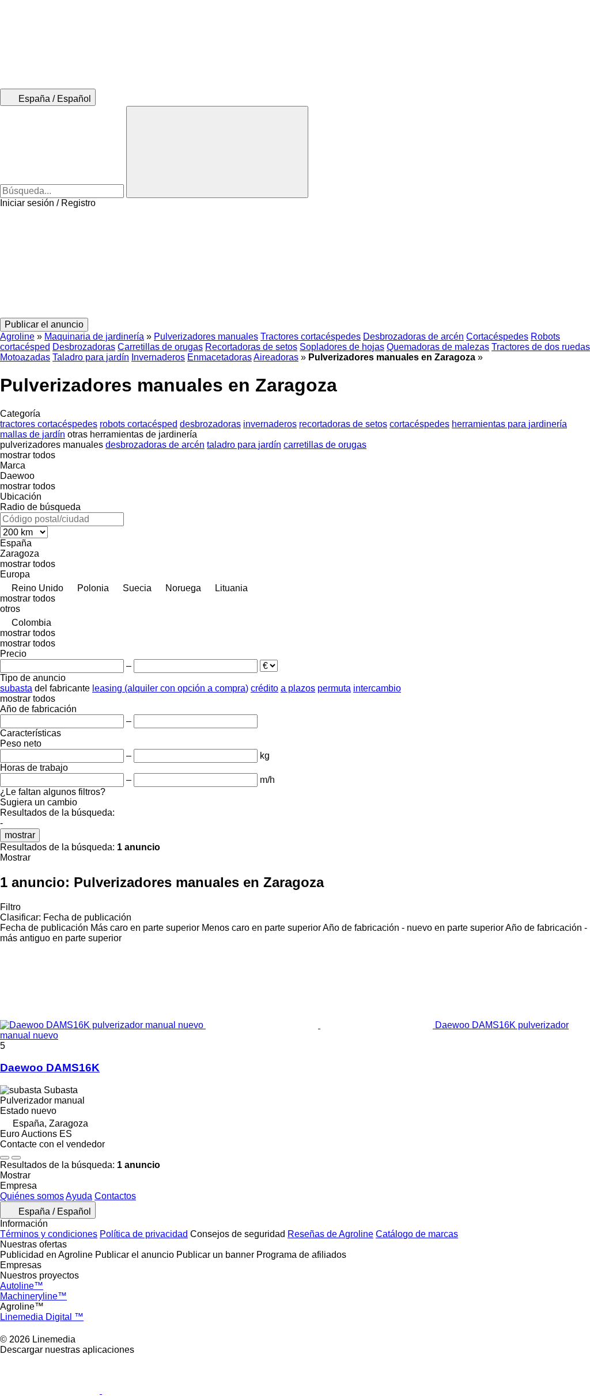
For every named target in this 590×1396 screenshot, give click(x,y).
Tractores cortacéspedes (310, 336)
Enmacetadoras (219, 357)
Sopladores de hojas (342, 347)
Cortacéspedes (497, 336)
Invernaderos (158, 357)
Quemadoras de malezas (438, 347)
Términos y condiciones (48, 1234)
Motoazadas (25, 357)
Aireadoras (276, 357)
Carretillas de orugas (160, 347)
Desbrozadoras (83, 347)
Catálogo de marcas (417, 1234)
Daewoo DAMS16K (50, 1068)
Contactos (115, 1196)
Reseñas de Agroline (330, 1234)
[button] (295, 263)
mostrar (20, 835)
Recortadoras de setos (251, 347)
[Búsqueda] (217, 152)
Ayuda (79, 1196)
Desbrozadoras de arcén (413, 336)
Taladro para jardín (90, 357)
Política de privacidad (144, 1234)
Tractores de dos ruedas (540, 347)
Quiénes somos (32, 1196)
